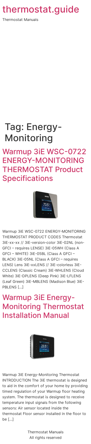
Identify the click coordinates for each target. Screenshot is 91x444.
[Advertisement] (45, 73)
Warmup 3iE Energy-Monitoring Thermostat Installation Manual (43, 306)
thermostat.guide (40, 9)
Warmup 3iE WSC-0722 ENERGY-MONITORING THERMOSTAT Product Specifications (44, 165)
